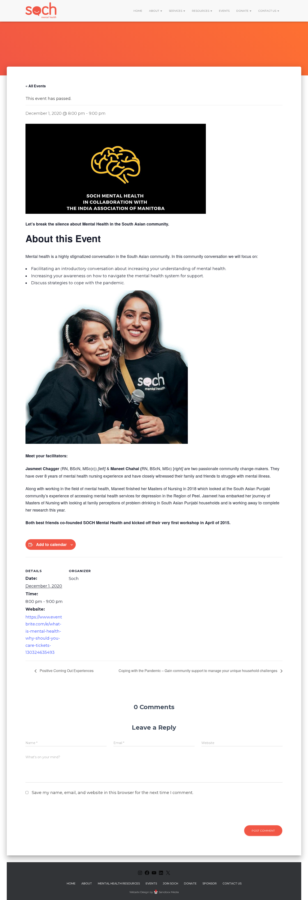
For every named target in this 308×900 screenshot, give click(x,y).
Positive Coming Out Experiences (66, 670)
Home (137, 10)
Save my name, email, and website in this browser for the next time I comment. (112, 792)
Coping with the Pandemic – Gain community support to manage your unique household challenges (198, 670)
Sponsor (209, 883)
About (154, 10)
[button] (161, 10)
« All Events (35, 85)
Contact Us (267, 10)
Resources (201, 10)
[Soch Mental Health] (41, 10)
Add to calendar (51, 544)
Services (176, 10)
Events (224, 10)
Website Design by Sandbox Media (154, 892)
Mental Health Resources (119, 883)
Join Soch (170, 883)
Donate (242, 10)
